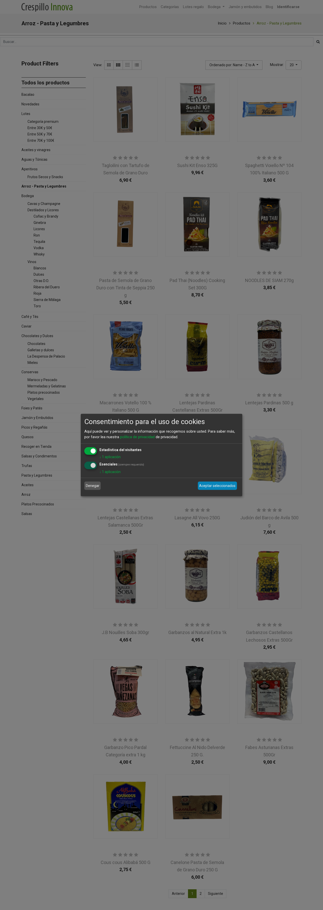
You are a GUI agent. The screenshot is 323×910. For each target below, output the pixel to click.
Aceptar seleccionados (217, 486)
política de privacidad (137, 437)
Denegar (92, 486)
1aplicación (110, 457)
